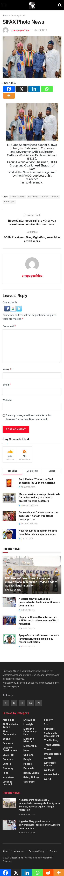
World (47, 779)
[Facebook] (9, 89)
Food (6, 772)
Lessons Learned (7, 783)
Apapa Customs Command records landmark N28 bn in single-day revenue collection (39, 638)
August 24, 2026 (14, 590)
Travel (47, 749)
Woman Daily (51, 774)
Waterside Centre (50, 764)
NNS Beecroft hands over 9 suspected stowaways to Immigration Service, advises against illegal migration (31, 582)
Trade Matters (52, 745)
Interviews (8, 777)
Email (7, 384)
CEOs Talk (8, 755)
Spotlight (49, 728)
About (6, 851)
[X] (21, 89)
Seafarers (29, 781)
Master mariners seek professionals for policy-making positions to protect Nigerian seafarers (39, 497)
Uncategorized (18, 15)
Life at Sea (29, 719)
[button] (7, 308)
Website (7, 400)
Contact (53, 851)
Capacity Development (10, 749)
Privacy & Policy (36, 851)
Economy (8, 768)
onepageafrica (21, 30)
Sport (47, 724)
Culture (7, 763)
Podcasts (28, 768)
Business (8, 743)
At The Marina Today (10, 725)
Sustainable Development (51, 734)
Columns (8, 759)
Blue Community (9, 733)
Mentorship (30, 746)
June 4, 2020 (40, 30)
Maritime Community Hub (30, 731)
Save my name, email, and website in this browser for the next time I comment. (29, 417)
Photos (27, 763)
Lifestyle (28, 724)
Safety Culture (31, 777)
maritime (33, 197)
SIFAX (55, 197)
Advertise (19, 851)
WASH (47, 758)
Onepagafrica (16, 858)
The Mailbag (51, 740)
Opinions (28, 755)
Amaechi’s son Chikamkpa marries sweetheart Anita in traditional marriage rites (38, 516)
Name (7, 369)
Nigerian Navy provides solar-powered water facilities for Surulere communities (39, 602)
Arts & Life (8, 719)
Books (6, 738)
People (27, 759)
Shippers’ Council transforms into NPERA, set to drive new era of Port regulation (38, 620)
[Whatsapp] (47, 89)
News (45, 197)
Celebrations (17, 197)
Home (5, 15)
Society (48, 719)
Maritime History (28, 740)
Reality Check (31, 772)
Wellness (49, 770)
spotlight (9, 201)
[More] (9, 96)
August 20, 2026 (27, 610)
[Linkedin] (34, 89)
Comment (9, 326)
